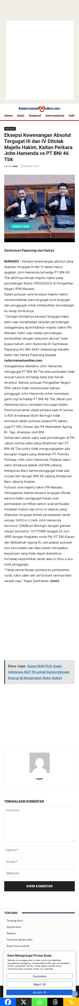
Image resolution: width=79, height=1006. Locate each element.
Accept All (39, 992)
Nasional (10, 128)
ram (15, 166)
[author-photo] (39, 773)
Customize (40, 976)
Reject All (39, 984)
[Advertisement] (41, 594)
